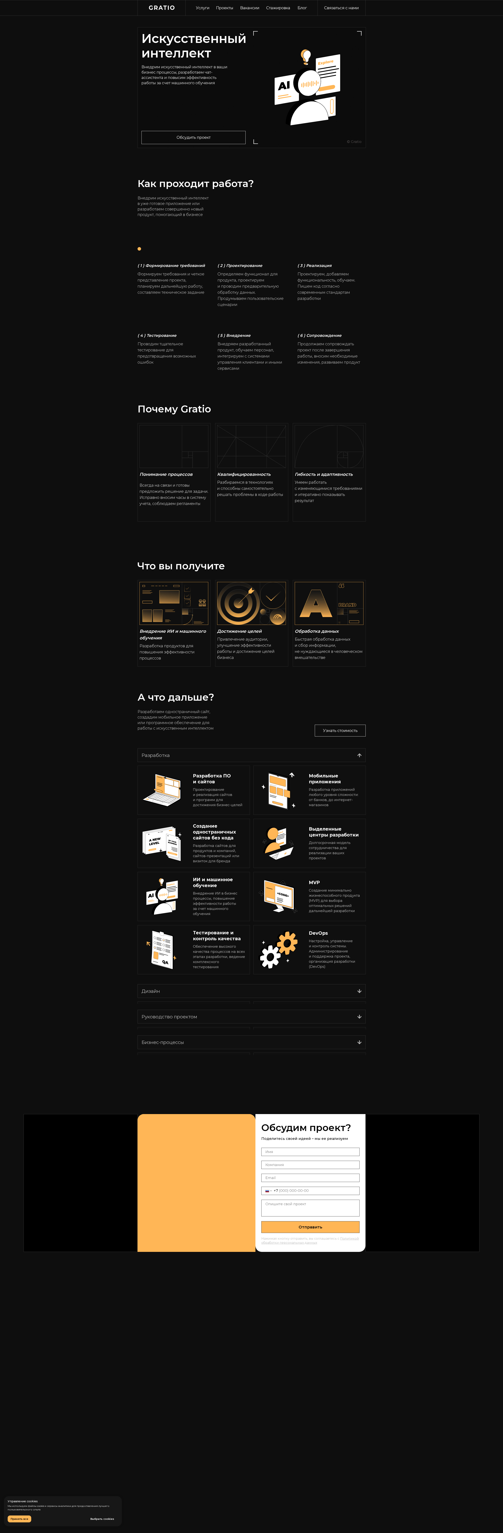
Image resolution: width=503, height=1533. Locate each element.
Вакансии (249, 8)
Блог (302, 8)
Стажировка (278, 8)
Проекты (224, 8)
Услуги (202, 8)
